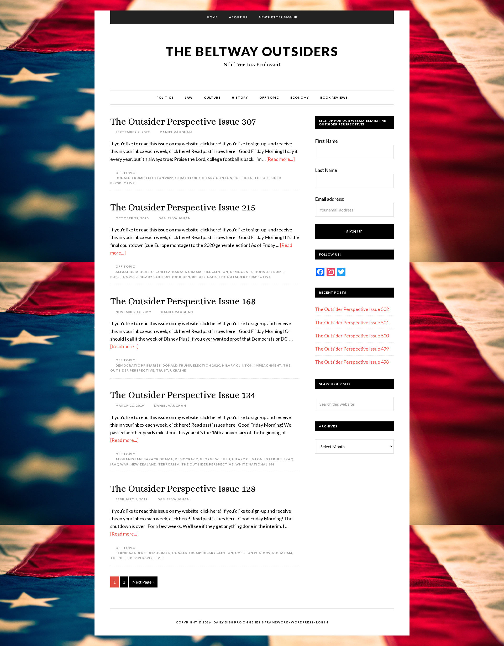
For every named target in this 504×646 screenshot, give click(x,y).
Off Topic (125, 173)
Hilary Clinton (217, 178)
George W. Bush (215, 459)
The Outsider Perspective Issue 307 (183, 121)
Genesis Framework (268, 622)
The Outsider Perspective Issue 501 (352, 322)
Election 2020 (124, 277)
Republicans (204, 277)
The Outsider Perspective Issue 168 (183, 301)
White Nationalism (254, 464)
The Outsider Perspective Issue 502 (352, 309)
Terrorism (169, 464)
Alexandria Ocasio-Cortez (143, 272)
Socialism (282, 553)
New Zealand (143, 464)
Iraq (288, 459)
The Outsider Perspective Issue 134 (182, 394)
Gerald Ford (187, 178)
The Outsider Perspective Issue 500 (352, 335)
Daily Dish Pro (227, 622)
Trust (162, 370)
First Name (326, 141)
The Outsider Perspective (245, 277)
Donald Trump (130, 178)
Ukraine (178, 370)
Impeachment (267, 365)
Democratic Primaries (138, 365)
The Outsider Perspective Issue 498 (352, 362)
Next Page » (143, 581)
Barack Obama (187, 272)
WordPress (302, 622)
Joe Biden (243, 178)
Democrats (241, 272)
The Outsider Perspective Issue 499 (352, 349)
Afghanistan (129, 459)
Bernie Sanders (131, 553)
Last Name (326, 170)
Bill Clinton (215, 272)
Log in (322, 622)
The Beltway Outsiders (252, 51)
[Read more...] (280, 159)
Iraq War (119, 464)
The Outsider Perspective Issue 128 (183, 488)
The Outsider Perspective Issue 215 (182, 207)
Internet (273, 459)
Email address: (329, 199)
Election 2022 (159, 178)
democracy (186, 459)
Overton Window (252, 553)
